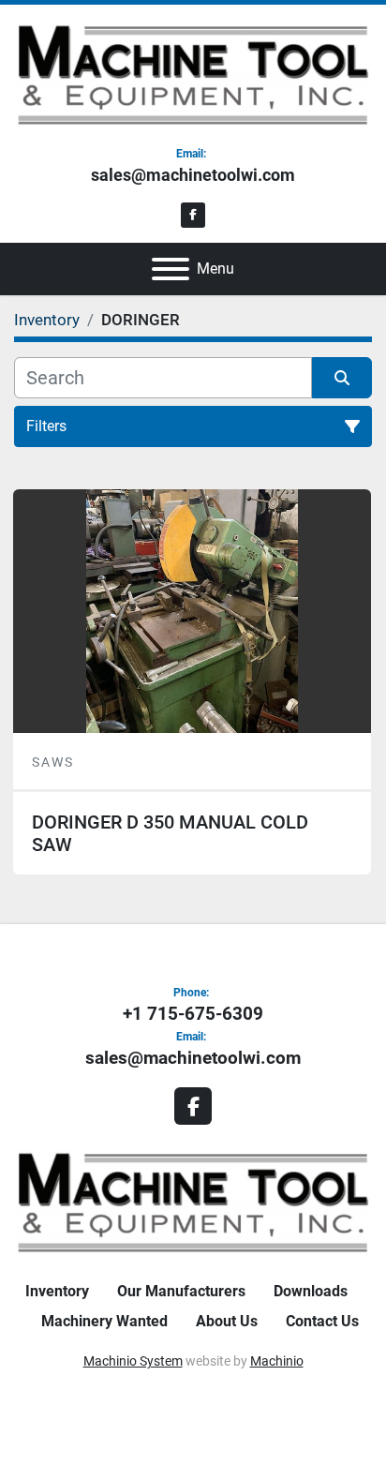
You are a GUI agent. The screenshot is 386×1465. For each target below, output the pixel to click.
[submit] (342, 377)
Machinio (277, 1360)
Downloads (311, 1291)
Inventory (57, 1291)
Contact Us (322, 1321)
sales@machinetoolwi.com (193, 175)
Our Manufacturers (181, 1291)
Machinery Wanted (104, 1321)
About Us (227, 1321)
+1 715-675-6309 (193, 1013)
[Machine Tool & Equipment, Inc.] (193, 1201)
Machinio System (133, 1360)
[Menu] (170, 269)
